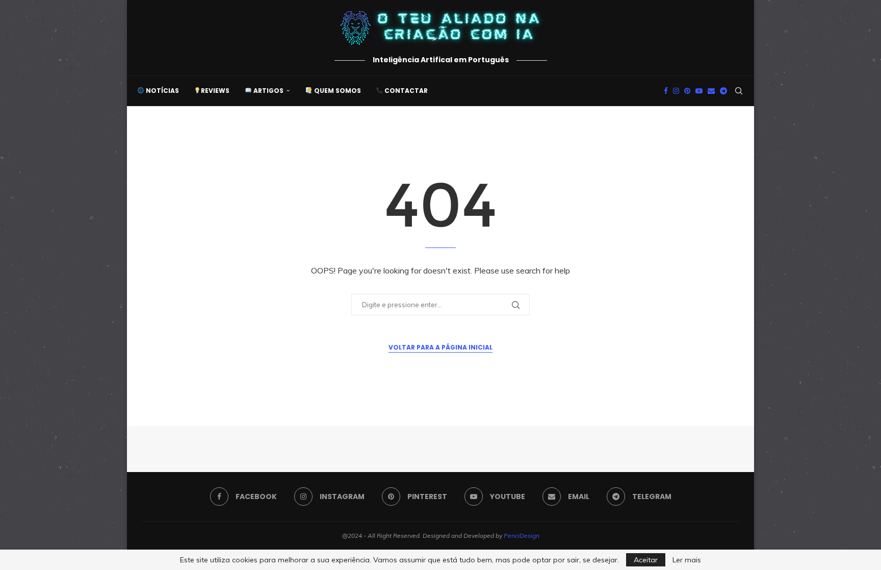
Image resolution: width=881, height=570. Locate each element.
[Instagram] (676, 91)
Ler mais (686, 559)
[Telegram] (723, 91)
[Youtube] (699, 91)
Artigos (267, 90)
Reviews (215, 90)
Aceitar (646, 559)
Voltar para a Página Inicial (440, 347)
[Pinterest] (687, 91)
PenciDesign (521, 535)
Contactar (405, 90)
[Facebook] (666, 91)
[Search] (739, 91)
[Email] (711, 91)
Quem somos (337, 90)
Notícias (161, 90)
